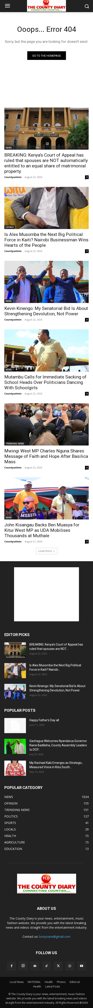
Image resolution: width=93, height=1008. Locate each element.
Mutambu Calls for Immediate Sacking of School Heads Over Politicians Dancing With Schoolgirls (45, 382)
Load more (45, 551)
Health (49, 982)
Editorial (75, 982)
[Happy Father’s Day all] (15, 725)
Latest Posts (52, 986)
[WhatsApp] (70, 966)
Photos (61, 982)
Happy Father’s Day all (44, 720)
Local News (17, 982)
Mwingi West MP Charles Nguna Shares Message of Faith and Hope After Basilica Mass (46, 456)
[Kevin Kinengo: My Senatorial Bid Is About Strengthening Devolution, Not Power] (46, 282)
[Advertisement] (46, 594)
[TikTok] (46, 966)
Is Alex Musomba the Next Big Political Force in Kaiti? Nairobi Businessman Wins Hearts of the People (46, 240)
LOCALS (10, 227)
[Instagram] (23, 966)
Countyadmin (13, 177)
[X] (58, 966)
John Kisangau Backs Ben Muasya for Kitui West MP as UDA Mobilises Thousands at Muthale (41, 530)
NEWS (9, 147)
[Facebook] (11, 966)
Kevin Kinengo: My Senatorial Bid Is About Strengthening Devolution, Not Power (46, 311)
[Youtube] (81, 966)
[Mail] (34, 966)
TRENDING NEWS (15, 443)
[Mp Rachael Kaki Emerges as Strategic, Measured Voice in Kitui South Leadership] (15, 768)
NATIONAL (34, 982)
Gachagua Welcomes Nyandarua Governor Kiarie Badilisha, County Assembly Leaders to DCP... (58, 745)
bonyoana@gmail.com (55, 936)
